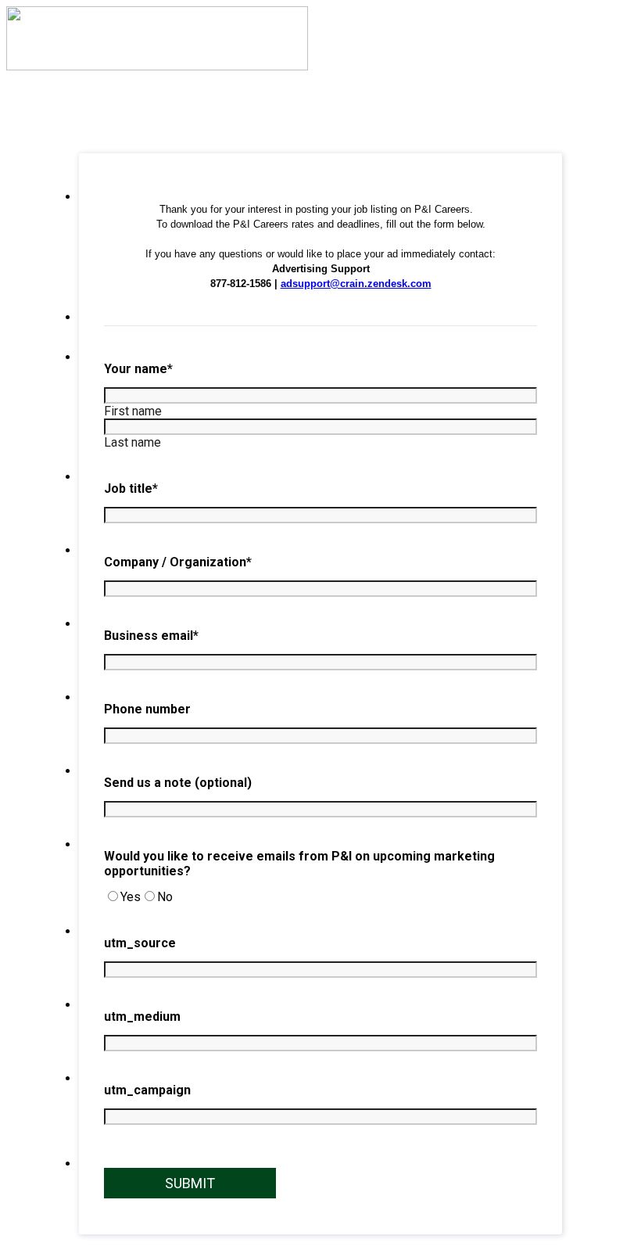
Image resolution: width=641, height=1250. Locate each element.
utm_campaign (147, 1090)
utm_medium (142, 1016)
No (165, 896)
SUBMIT (190, 1183)
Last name (132, 442)
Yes (130, 896)
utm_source (140, 943)
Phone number (147, 709)
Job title (131, 488)
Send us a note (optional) (178, 782)
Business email (151, 635)
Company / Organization (178, 562)
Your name (138, 368)
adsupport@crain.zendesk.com (356, 283)
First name (133, 411)
